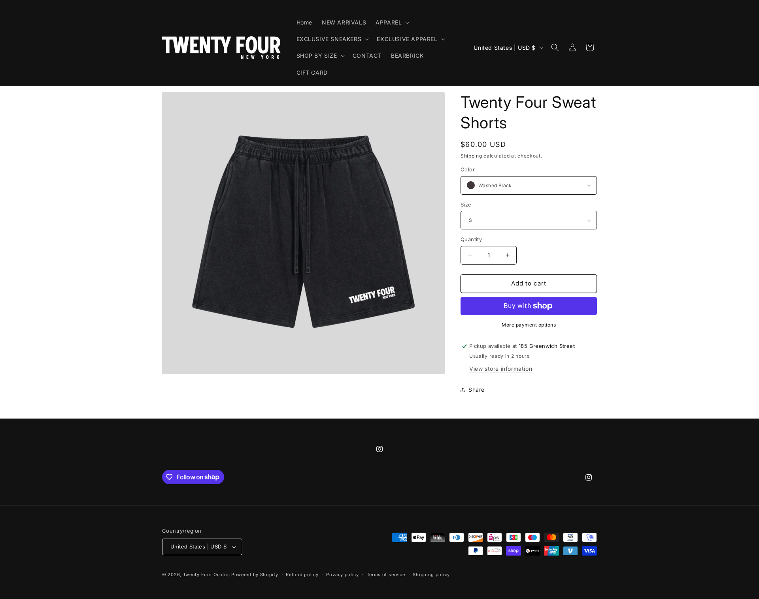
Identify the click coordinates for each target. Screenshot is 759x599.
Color (468, 169)
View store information (500, 368)
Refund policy (302, 574)
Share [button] (476, 389)
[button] (391, 22)
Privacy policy (342, 574)
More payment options (529, 325)
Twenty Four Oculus (206, 574)
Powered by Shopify (254, 574)
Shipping (471, 156)
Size (466, 204)
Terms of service (386, 574)
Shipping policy (431, 574)
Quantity (471, 239)
